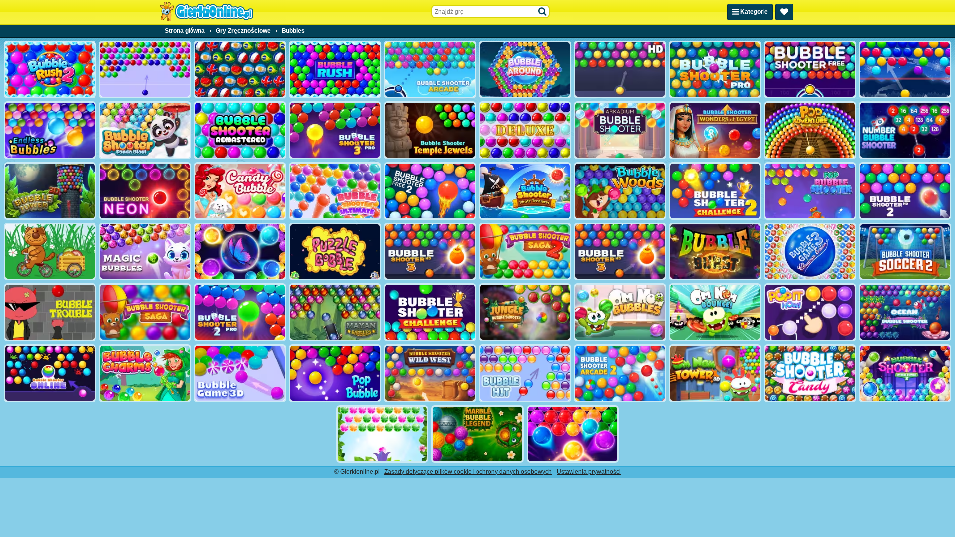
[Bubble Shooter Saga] (145, 312)
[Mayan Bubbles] (335, 312)
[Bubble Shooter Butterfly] (240, 251)
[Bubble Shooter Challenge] (430, 312)
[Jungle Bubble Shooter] (525, 312)
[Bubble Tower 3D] (50, 191)
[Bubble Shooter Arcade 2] (620, 373)
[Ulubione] (784, 12)
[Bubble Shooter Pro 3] (335, 130)
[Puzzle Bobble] (335, 251)
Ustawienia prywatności (589, 471)
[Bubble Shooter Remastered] (240, 130)
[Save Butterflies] (382, 434)
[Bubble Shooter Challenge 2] (715, 191)
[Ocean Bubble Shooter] (905, 312)
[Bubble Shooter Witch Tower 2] (905, 373)
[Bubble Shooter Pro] (715, 69)
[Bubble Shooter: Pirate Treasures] (525, 191)
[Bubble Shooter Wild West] (430, 373)
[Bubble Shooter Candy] (810, 373)
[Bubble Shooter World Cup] (240, 69)
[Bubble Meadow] (50, 251)
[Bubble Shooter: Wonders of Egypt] (715, 130)
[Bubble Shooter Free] (810, 69)
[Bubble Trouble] (50, 312)
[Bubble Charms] (145, 373)
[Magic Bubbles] (145, 251)
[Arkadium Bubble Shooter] (620, 130)
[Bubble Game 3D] (240, 373)
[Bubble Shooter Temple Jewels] (430, 130)
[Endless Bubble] (50, 130)
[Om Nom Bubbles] (620, 312)
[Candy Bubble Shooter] (240, 191)
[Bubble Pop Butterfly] (573, 434)
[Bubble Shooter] (145, 69)
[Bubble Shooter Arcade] (430, 69)
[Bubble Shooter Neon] (145, 191)
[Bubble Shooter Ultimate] (335, 191)
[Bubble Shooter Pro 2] (240, 312)
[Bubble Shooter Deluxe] (525, 130)
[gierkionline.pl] (206, 11)
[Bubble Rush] (335, 69)
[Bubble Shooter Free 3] (620, 251)
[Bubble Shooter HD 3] (430, 251)
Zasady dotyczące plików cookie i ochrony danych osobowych (468, 471)
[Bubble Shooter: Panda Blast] (145, 130)
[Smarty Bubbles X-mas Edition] (905, 69)
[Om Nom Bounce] (715, 312)
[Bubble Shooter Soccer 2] (905, 251)
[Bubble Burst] (715, 251)
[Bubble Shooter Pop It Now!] (810, 312)
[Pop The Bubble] (335, 373)
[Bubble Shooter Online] (50, 373)
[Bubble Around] (525, 69)
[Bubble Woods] (620, 191)
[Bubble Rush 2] (50, 69)
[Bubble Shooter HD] (620, 69)
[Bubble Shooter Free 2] (430, 191)
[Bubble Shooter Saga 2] (525, 251)
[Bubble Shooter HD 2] (905, 191)
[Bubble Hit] (525, 373)
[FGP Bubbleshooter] (810, 191)
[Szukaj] (543, 12)
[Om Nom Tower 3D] (715, 373)
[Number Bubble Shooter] (905, 130)
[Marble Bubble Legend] (477, 434)
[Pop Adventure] (810, 130)
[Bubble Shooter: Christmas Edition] (810, 251)
